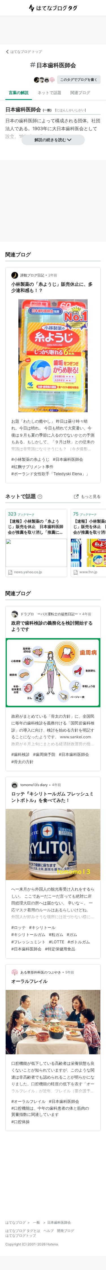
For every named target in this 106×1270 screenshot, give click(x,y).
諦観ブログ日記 (32, 275)
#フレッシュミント (28, 941)
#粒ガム (56, 934)
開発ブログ (65, 1230)
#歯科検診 (20, 754)
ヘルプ (49, 1230)
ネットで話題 (49, 92)
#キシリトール (42, 927)
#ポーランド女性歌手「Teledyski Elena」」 (50, 473)
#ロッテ (18, 927)
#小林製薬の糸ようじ (30, 459)
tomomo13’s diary (34, 785)
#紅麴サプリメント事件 (32, 466)
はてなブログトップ (20, 1235)
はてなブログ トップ (26, 51)
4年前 (86, 614)
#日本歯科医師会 (68, 459)
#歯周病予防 (44, 754)
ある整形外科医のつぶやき (40, 972)
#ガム (72, 934)
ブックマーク (21, 514)
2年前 (52, 275)
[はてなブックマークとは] (40, 496)
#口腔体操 (20, 1121)
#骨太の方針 (22, 761)
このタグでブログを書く (79, 79)
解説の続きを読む (50, 139)
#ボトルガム (79, 941)
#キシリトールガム (28, 934)
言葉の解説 (19, 92)
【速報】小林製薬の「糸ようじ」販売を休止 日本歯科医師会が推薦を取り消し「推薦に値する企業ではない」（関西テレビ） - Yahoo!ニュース (35, 527)
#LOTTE (56, 941)
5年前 (69, 972)
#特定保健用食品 (60, 948)
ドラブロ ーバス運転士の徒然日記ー (49, 614)
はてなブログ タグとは (22, 1230)
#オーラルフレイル (28, 1101)
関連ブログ (80, 92)
